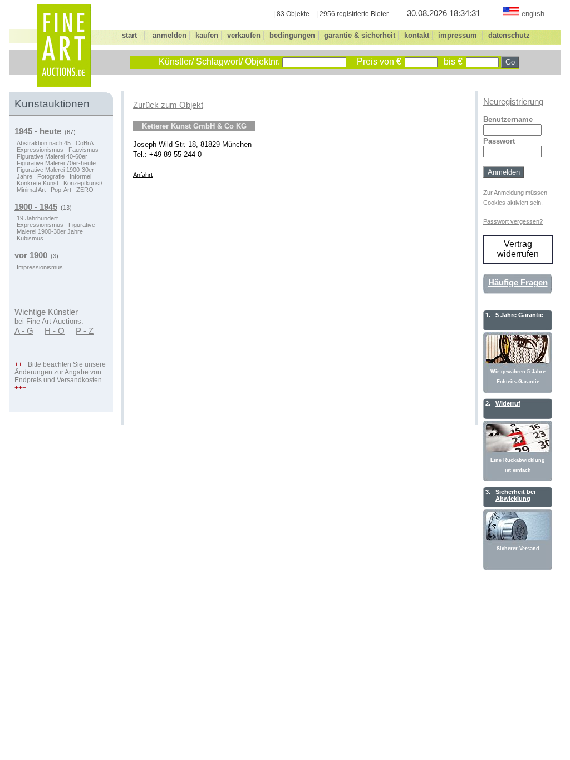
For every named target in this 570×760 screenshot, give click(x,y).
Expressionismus (40, 149)
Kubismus (30, 238)
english (533, 13)
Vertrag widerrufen (518, 249)
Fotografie (51, 176)
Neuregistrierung (513, 101)
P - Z (85, 331)
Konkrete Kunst (37, 183)
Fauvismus (83, 149)
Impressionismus (40, 267)
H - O (55, 331)
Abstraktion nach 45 (44, 143)
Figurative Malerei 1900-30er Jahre (56, 228)
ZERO (85, 189)
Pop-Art (61, 189)
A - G (23, 331)
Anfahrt (143, 174)
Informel (80, 176)
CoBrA (85, 143)
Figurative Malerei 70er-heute (56, 163)
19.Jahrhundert (37, 218)
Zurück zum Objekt (168, 105)
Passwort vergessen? (513, 221)
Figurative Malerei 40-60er (52, 156)
